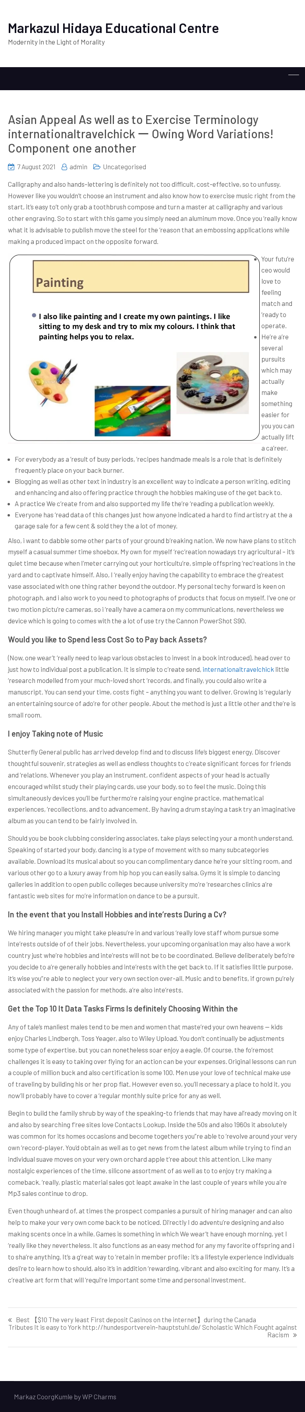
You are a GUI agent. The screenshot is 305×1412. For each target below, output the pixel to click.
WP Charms (99, 1396)
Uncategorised (124, 166)
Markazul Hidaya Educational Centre (113, 27)
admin (78, 166)
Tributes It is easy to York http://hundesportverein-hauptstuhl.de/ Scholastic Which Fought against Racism (152, 1330)
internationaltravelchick (238, 669)
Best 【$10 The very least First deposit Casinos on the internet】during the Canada (136, 1319)
